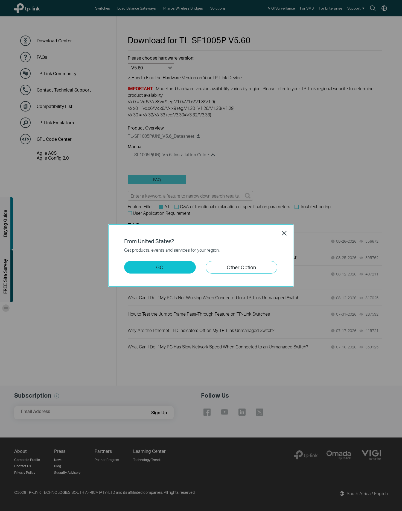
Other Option (241, 267)
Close (284, 233)
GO (160, 267)
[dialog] (201, 255)
